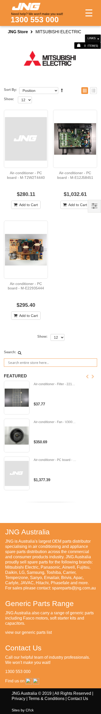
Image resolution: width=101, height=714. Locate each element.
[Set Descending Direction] (61, 90)
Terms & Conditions (46, 698)
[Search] (19, 352)
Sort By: (10, 90)
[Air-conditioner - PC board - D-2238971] (17, 473)
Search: (10, 352)
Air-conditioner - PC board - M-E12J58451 (75, 175)
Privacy (18, 698)
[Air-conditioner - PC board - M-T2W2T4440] (26, 139)
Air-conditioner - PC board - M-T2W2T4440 (26, 175)
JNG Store (18, 32)
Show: (9, 99)
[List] (93, 91)
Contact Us (78, 698)
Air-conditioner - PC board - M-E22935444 (26, 286)
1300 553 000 (35, 19)
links (92, 38)
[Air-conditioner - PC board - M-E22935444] (26, 250)
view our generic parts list (28, 632)
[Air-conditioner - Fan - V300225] (17, 435)
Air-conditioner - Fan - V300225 (55, 422)
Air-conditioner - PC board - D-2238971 (55, 460)
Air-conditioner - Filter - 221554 (55, 384)
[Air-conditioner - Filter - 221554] (17, 398)
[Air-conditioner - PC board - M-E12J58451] (75, 139)
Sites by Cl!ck (23, 710)
